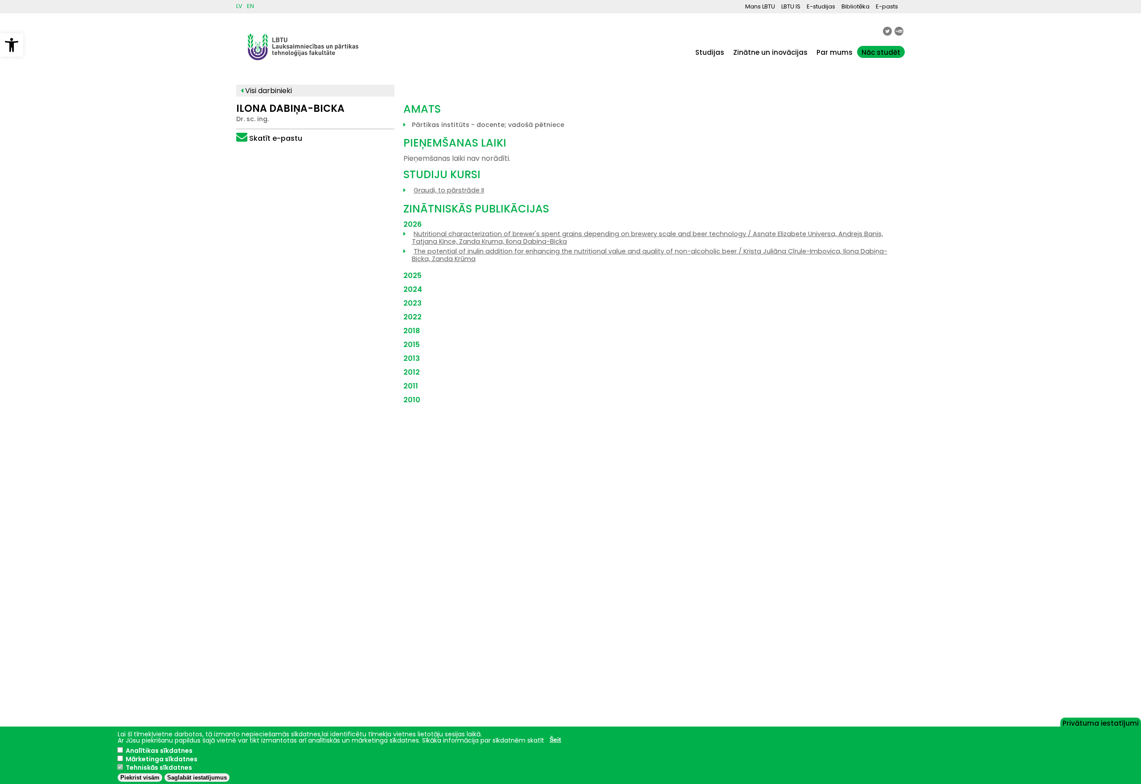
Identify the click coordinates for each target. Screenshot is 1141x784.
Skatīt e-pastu (275, 138)
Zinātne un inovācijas (770, 52)
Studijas (709, 52)
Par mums (835, 52)
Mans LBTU (760, 6)
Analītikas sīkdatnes (159, 750)
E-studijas (821, 6)
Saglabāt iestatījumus (197, 777)
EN (250, 6)
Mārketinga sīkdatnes (161, 759)
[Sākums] (303, 64)
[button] (11, 45)
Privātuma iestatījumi (1101, 723)
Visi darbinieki (267, 91)
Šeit (555, 739)
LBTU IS (790, 6)
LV (239, 6)
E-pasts (887, 6)
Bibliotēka (855, 6)
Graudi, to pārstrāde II (449, 190)
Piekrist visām (140, 777)
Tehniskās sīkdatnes (159, 767)
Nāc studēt (881, 52)
